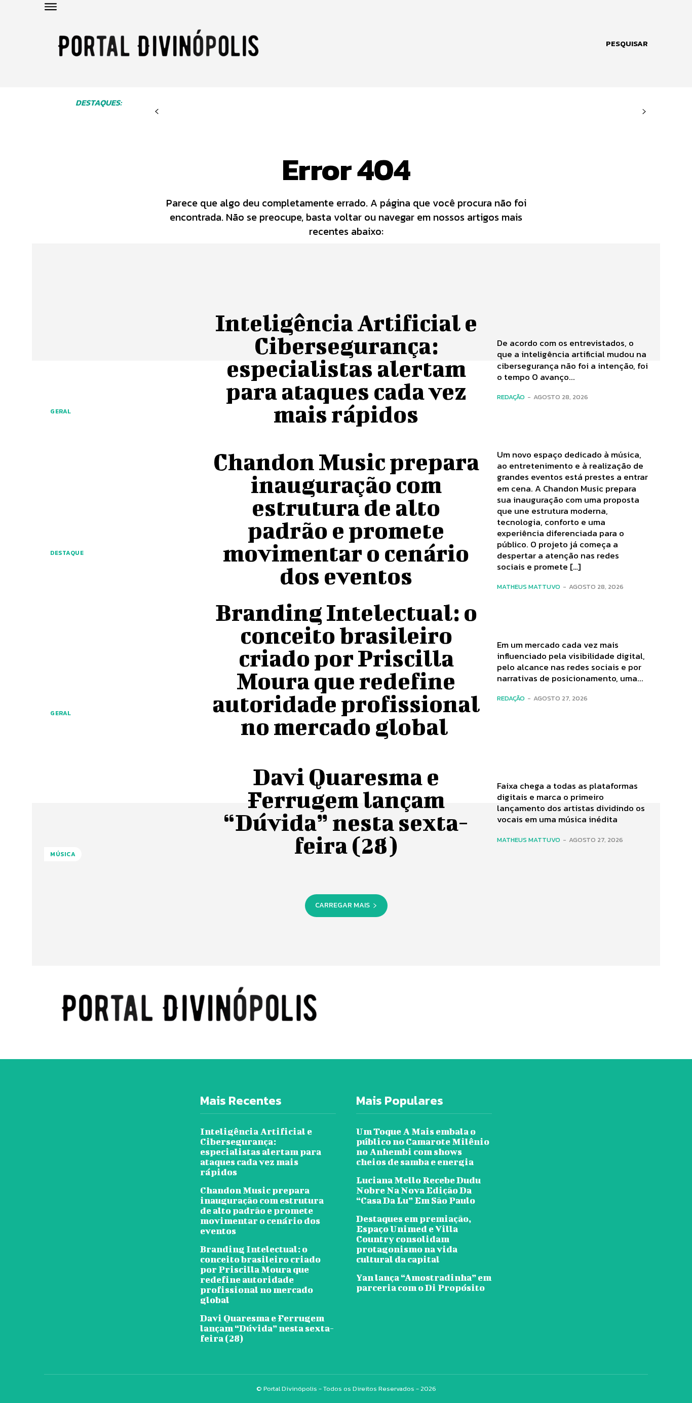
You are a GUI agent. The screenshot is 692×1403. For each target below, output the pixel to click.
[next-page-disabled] (644, 112)
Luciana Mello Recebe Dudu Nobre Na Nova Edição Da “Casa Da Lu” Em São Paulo (418, 1190)
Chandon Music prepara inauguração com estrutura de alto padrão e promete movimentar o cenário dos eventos (346, 518)
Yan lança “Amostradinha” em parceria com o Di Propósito (423, 1282)
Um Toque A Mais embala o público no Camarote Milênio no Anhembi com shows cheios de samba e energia (422, 1146)
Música (62, 854)
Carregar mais (342, 905)
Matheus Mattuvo (528, 586)
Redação (511, 397)
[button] (627, 43)
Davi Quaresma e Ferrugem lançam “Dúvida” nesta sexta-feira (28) (346, 810)
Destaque (67, 552)
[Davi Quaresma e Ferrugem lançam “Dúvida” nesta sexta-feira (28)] (119, 811)
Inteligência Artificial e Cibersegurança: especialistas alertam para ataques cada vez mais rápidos (346, 368)
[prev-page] (156, 112)
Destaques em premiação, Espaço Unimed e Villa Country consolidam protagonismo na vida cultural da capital (413, 1239)
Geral (60, 411)
